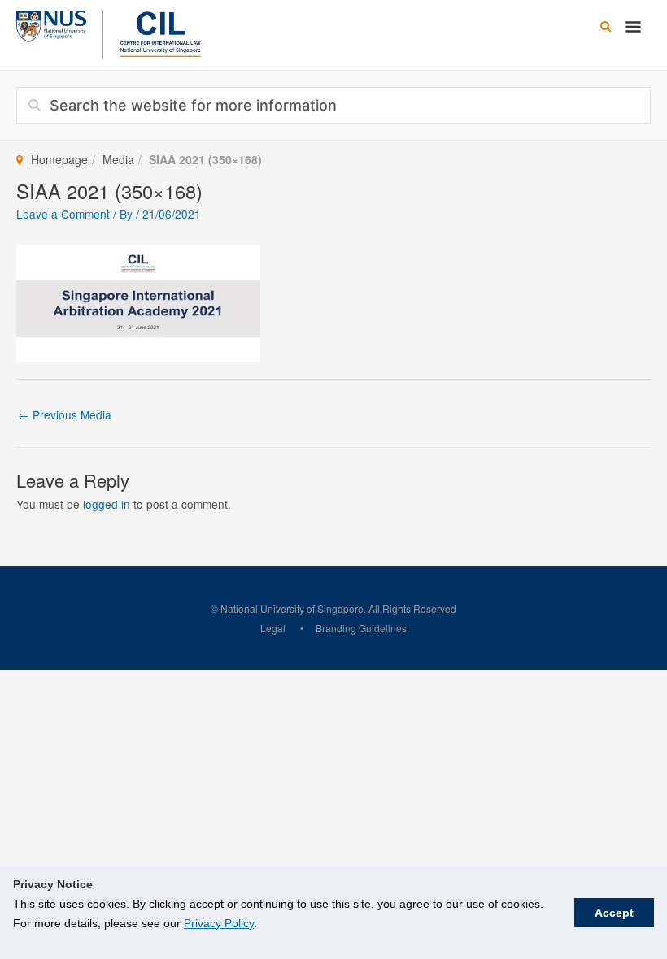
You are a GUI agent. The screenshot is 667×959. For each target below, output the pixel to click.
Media (118, 159)
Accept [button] (614, 912)
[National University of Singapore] (51, 24)
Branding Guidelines (361, 628)
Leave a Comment (63, 214)
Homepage (59, 159)
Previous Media (64, 414)
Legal (273, 628)
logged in (106, 504)
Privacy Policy (219, 923)
